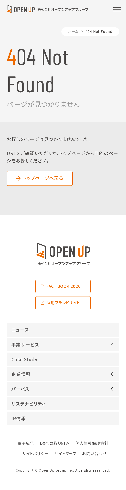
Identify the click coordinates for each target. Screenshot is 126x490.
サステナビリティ (28, 403)
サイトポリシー (35, 453)
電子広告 (25, 443)
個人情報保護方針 (92, 443)
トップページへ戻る (43, 178)
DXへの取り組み (54, 443)
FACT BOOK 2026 (63, 286)
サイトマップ (65, 453)
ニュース (20, 329)
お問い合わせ (94, 453)
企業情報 (21, 374)
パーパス (20, 388)
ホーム (73, 31)
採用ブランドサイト (63, 302)
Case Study (24, 359)
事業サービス (25, 344)
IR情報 (18, 418)
